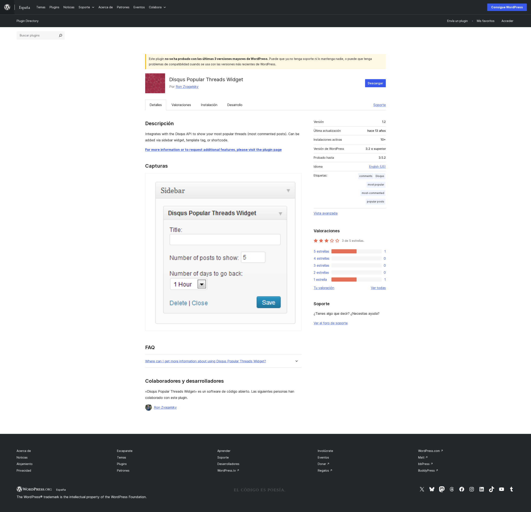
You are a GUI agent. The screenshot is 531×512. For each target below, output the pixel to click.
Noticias (22, 457)
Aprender (223, 451)
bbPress (425, 464)
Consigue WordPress (507, 7)
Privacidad (24, 470)
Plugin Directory (28, 21)
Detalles (156, 105)
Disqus (380, 176)
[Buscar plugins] (60, 35)
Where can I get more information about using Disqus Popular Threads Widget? (205, 361)
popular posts (375, 201)
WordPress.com (430, 451)
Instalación (209, 105)
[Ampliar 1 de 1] (296, 179)
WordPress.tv (228, 470)
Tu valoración (324, 288)
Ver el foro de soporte (331, 323)
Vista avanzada (325, 213)
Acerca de (24, 451)
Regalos (325, 470)
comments (365, 176)
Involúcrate (325, 451)
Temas (121, 457)
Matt (423, 457)
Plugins (122, 464)
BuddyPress (428, 470)
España (61, 489)
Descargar (375, 83)
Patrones (123, 470)
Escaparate (125, 451)
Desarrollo (234, 105)
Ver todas (378, 288)
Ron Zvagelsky (187, 87)
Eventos (323, 457)
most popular (376, 184)
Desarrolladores (228, 464)
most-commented (373, 193)
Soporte (379, 105)
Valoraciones (181, 105)
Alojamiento (25, 464)
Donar (324, 464)
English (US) (377, 166)
